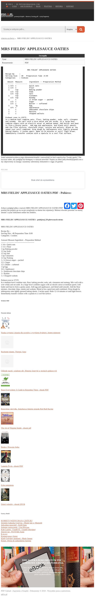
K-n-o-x (4, 534)
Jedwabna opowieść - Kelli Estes (14, 525)
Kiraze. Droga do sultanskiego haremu (16, 541)
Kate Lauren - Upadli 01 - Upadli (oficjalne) (18, 530)
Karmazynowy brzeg (9, 536)
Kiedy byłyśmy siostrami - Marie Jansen (16, 538)
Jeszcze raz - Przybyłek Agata (12, 532)
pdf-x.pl (4, 594)
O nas (14, 6)
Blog (38, 6)
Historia (59, 6)
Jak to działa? (26, 6)
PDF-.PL (7, 14)
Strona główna (7, 38)
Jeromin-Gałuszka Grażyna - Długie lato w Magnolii (21, 523)
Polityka (48, 6)
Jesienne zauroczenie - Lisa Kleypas (15, 527)
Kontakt (70, 6)
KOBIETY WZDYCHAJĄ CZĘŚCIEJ (16, 521)
